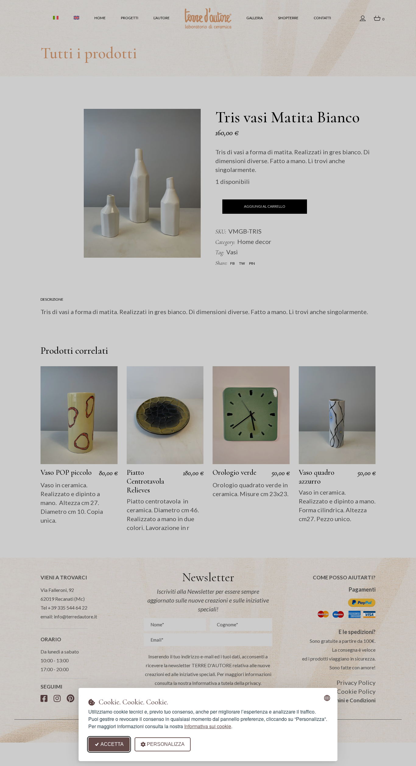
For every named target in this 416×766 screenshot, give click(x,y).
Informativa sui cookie (207, 726)
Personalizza (166, 744)
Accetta (112, 744)
